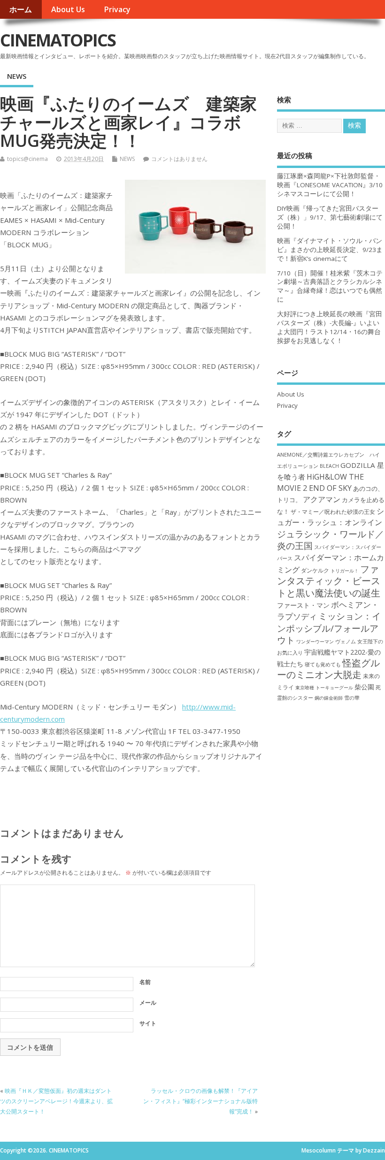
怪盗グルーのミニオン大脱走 (328, 668)
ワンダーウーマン (315, 641)
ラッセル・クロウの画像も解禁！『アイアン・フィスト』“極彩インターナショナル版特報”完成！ (200, 1101)
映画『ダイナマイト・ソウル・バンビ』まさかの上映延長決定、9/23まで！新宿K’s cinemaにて (330, 250)
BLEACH (329, 466)
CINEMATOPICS (58, 40)
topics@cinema (27, 159)
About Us (68, 9)
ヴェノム (345, 641)
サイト (147, 1023)
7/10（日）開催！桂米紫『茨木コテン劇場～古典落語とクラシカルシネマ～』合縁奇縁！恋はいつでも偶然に (330, 286)
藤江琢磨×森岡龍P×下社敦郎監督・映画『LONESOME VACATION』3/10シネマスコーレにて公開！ (330, 185)
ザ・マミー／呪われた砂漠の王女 (333, 511)
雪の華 (352, 697)
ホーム (20, 9)
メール (147, 1003)
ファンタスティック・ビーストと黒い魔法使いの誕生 (328, 581)
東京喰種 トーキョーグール (324, 687)
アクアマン (321, 499)
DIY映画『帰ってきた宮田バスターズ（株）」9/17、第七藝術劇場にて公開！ (330, 217)
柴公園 (364, 686)
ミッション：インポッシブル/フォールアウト (329, 628)
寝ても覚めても (323, 664)
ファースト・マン (303, 605)
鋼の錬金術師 (329, 697)
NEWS (16, 76)
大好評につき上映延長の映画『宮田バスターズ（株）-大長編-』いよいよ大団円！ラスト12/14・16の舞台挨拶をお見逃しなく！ (329, 327)
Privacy (117, 9)
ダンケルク (315, 570)
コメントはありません (179, 159)
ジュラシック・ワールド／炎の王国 (330, 539)
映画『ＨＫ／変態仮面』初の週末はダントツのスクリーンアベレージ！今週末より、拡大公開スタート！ (56, 1101)
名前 (145, 982)
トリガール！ (345, 570)
